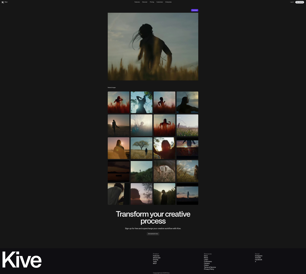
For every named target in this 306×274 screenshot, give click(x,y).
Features (137, 2)
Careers (207, 263)
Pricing (152, 2)
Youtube (258, 258)
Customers (160, 2)
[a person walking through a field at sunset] (187, 148)
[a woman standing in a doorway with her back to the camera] (118, 194)
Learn (206, 260)
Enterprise (168, 2)
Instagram (258, 256)
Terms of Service (210, 267)
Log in (292, 2)
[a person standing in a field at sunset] (187, 194)
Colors (206, 265)
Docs (206, 256)
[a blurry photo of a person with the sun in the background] (141, 194)
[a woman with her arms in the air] (164, 148)
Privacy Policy (209, 269)
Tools (155, 261)
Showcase (156, 258)
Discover (144, 2)
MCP (155, 263)
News (206, 258)
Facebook (258, 260)
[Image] (118, 102)
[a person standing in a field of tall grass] (187, 171)
